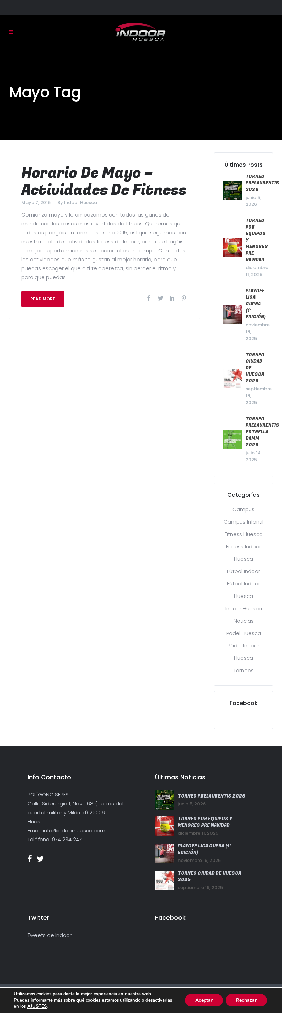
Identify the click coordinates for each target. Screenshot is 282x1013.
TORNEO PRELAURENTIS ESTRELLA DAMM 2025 (262, 431)
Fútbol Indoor (243, 571)
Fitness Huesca (244, 534)
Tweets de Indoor (50, 935)
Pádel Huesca (243, 633)
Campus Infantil (243, 521)
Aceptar (204, 1000)
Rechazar (246, 1000)
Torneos (244, 670)
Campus (243, 509)
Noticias (244, 620)
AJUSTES (37, 1006)
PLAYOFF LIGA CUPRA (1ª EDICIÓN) (256, 303)
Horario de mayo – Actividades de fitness (103, 181)
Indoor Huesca (80, 202)
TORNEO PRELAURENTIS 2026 (262, 183)
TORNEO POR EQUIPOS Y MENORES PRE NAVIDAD (205, 822)
